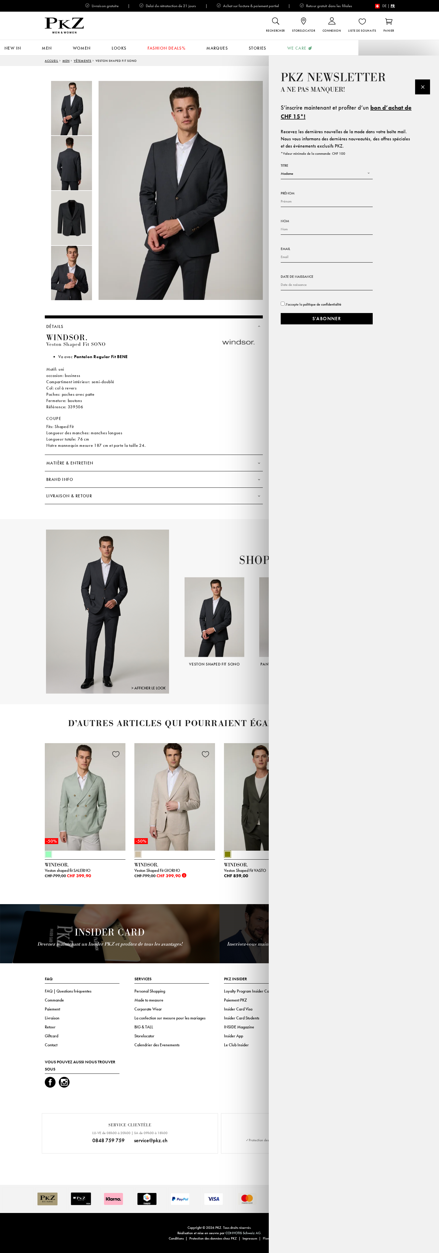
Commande (54, 1000)
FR (393, 5)
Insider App (233, 1036)
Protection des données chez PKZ (213, 1238)
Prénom (287, 193)
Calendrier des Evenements (156, 1045)
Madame (287, 173)
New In (12, 48)
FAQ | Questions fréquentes (68, 991)
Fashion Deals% (167, 48)
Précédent (177, 613)
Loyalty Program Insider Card (248, 991)
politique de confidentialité (322, 304)
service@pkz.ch (151, 1140)
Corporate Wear (148, 1009)
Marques (217, 48)
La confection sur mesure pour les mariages (169, 1018)
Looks (119, 48)
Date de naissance (297, 276)
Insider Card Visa (238, 1009)
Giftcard (51, 1036)
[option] (77, 108)
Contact (51, 1045)
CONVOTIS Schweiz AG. (243, 1233)
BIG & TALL (143, 1027)
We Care (297, 48)
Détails (55, 326)
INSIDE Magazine (239, 1027)
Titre (284, 165)
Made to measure (148, 1000)
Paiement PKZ (235, 1000)
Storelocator (144, 1036)
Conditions (176, 1238)
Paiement (52, 1009)
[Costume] (107, 611)
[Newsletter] (422, 86)
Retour (50, 1027)
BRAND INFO (59, 479)
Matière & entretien (69, 463)
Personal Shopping (149, 991)
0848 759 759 (108, 1140)
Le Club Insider (236, 1045)
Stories (257, 48)
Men (47, 48)
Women (82, 48)
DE (384, 5)
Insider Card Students (241, 1018)
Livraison (52, 1018)
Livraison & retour (69, 496)
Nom (285, 221)
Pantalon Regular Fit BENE (101, 356)
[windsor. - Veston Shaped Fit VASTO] (264, 795)
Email (285, 248)
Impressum (249, 1238)
